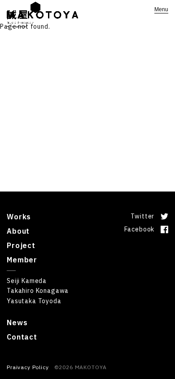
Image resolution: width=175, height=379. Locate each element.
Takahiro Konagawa (38, 291)
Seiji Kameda (27, 281)
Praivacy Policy (28, 367)
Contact (22, 336)
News (17, 322)
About (18, 231)
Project (21, 245)
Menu (161, 9)
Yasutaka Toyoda (34, 301)
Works (19, 216)
